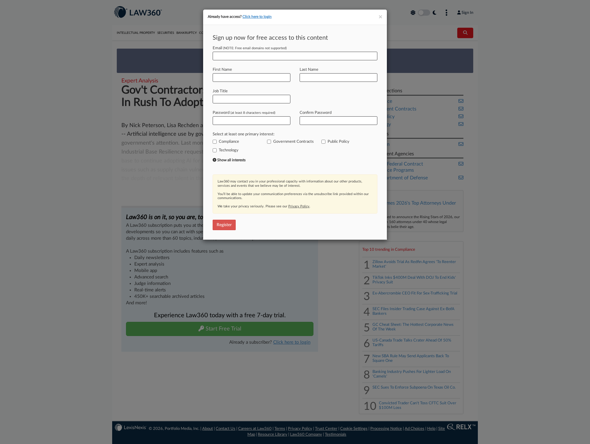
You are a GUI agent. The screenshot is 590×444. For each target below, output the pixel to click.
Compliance (229, 142)
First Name (222, 70)
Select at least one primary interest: (243, 134)
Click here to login (257, 16)
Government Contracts (293, 142)
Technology (228, 150)
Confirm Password (316, 113)
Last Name (309, 70)
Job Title (220, 91)
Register (224, 225)
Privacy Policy (298, 206)
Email (250, 48)
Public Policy (338, 142)
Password (244, 113)
